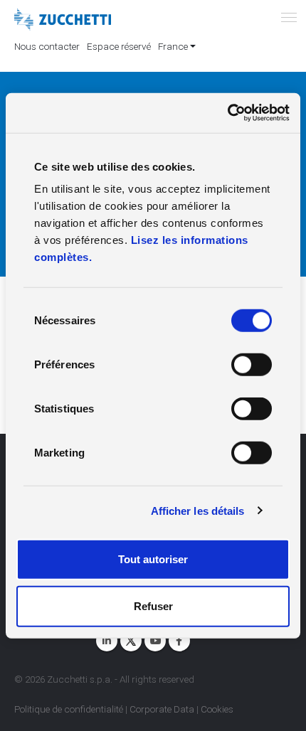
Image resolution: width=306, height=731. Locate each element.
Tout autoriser (153, 559)
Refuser (153, 605)
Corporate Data (162, 709)
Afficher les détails (198, 510)
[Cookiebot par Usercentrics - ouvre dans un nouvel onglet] (227, 113)
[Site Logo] (62, 20)
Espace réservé (119, 46)
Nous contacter (47, 46)
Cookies (217, 709)
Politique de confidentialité (68, 709)
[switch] (251, 364)
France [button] (173, 46)
